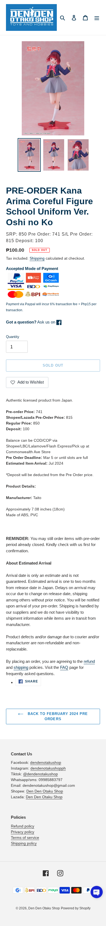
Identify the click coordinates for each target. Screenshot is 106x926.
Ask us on (31, 322)
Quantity (12, 337)
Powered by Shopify (76, 908)
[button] (97, 892)
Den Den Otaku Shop (44, 791)
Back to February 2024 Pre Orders (57, 716)
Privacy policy (22, 832)
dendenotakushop (45, 762)
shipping (21, 667)
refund (89, 661)
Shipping (37, 258)
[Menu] (96, 17)
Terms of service (25, 837)
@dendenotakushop (40, 774)
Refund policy (22, 826)
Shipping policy (24, 843)
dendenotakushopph (48, 768)
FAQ (64, 667)
